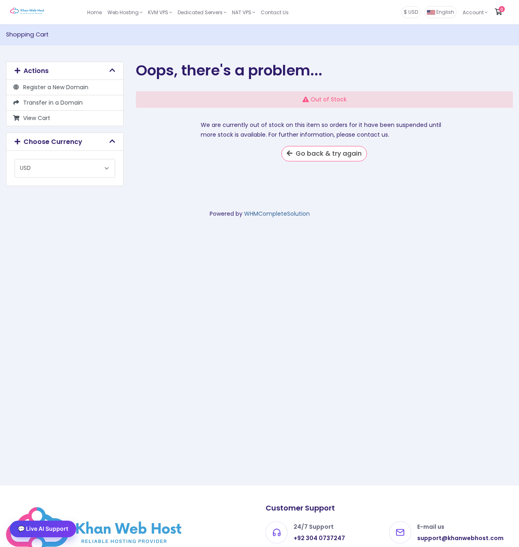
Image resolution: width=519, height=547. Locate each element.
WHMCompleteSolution (277, 214)
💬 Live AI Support (43, 528)
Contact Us (275, 12)
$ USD (411, 12)
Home (94, 12)
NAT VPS (242, 12)
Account (474, 12)
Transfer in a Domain (51, 103)
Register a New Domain (54, 87)
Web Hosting (123, 12)
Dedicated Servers (201, 12)
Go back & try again (327, 153)
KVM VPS (158, 12)
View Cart (35, 118)
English (444, 12)
